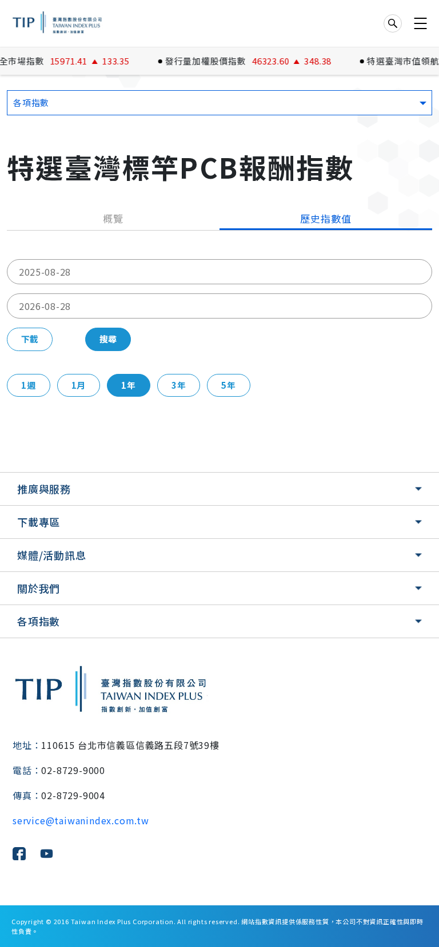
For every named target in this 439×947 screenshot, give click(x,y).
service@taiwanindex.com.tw (81, 820)
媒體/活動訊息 (51, 554)
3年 (178, 385)
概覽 (113, 218)
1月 (78, 385)
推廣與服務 (44, 488)
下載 (29, 339)
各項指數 (38, 621)
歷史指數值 (325, 218)
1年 (128, 385)
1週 (28, 385)
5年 (228, 385)
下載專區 (38, 521)
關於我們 (38, 588)
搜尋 (108, 339)
